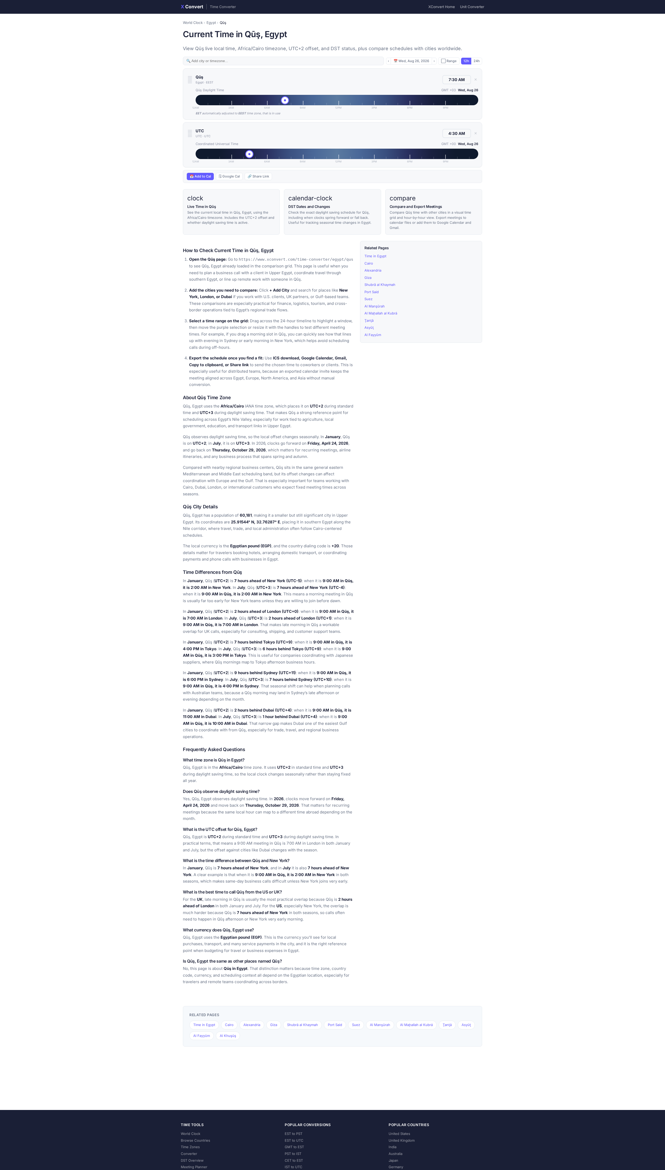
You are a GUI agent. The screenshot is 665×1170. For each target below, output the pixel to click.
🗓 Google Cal (229, 176)
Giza (367, 277)
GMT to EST (294, 1147)
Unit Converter (472, 7)
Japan (393, 1160)
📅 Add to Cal (200, 176)
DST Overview (192, 1160)
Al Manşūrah (374, 306)
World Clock (193, 23)
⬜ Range (449, 61)
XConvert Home (441, 7)
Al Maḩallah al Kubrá (380, 313)
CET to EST (294, 1160)
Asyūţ (369, 327)
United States (399, 1134)
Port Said (371, 292)
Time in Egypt (375, 256)
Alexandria (372, 270)
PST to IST (293, 1154)
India (392, 1147)
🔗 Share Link (258, 176)
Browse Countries (195, 1140)
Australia (395, 1154)
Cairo (368, 263)
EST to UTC (294, 1140)
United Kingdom (402, 1140)
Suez (368, 299)
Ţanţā (369, 320)
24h (477, 61)
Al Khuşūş (228, 1036)
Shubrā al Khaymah (379, 284)
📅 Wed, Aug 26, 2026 (411, 61)
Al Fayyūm (372, 335)
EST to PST (293, 1134)
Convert (208, 6)
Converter (189, 1154)
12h (466, 61)
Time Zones (190, 1147)
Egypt (211, 23)
